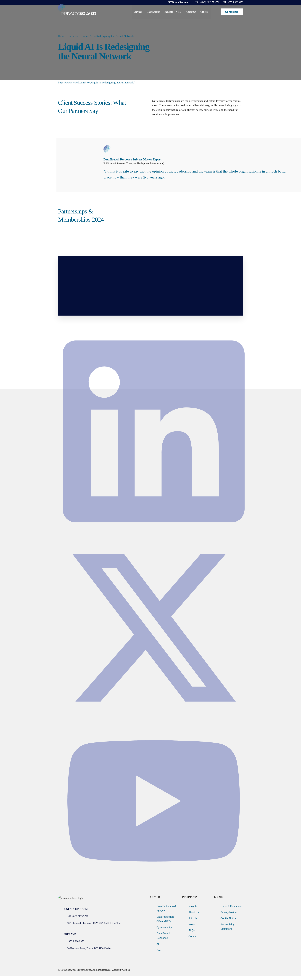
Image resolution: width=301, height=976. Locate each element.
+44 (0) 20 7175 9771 (209, 2)
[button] (215, 12)
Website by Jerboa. (121, 969)
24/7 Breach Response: (179, 2)
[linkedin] (154, 534)
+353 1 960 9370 (235, 2)
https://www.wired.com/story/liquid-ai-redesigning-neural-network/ (96, 82)
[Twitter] (154, 717)
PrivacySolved (84, 969)
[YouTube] (154, 880)
